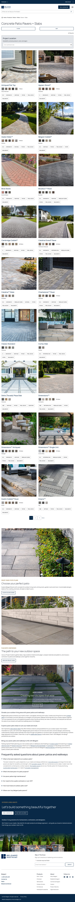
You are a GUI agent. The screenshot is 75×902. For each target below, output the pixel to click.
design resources (17, 746)
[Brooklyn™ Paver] (56, 170)
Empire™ (42, 499)
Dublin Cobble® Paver (10, 499)
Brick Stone (6, 188)
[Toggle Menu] (72, 7)
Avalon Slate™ (7, 137)
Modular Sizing (63, 198)
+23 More (21, 244)
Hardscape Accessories (42, 889)
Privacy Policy (23, 896)
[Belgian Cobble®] (56, 118)
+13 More (58, 295)
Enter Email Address (41, 864)
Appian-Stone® (44, 85)
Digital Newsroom (54, 889)
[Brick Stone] (19, 170)
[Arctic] (2, 502)
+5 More (58, 89)
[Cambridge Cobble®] (19, 222)
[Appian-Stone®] (56, 66)
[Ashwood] (39, 295)
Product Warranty (54, 887)
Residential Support (55, 879)
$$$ (3, 405)
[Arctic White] (39, 451)
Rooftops (31, 405)
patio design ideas (15, 729)
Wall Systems (40, 881)
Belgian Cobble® (45, 137)
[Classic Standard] (19, 325)
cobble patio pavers (36, 734)
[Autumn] (2, 140)
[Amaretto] (39, 88)
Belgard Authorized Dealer (38, 746)
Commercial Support (55, 881)
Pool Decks (31, 95)
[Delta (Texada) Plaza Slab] (19, 377)
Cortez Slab (43, 344)
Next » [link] (43, 518)
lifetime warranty (50, 747)
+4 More (21, 140)
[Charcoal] (2, 347)
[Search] (71, 11)
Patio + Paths (40, 876)
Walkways (5, 98)
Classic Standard (8, 344)
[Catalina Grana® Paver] (56, 222)
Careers (52, 884)
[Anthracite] (39, 399)
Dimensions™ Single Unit (48, 447)
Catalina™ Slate (7, 292)
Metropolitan (55, 250)
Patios (23, 95)
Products (9, 17)
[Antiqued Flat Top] (19, 66)
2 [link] (35, 518)
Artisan (46, 509)
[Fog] (39, 502)
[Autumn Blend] (2, 192)
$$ (3, 95)
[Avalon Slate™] (19, 118)
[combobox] (37, 45)
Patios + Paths (16, 17)
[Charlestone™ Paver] (56, 273)
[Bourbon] (39, 140)
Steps (66, 147)
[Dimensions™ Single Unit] (56, 428)
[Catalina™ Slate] (19, 273)
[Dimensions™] (56, 377)
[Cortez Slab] (56, 325)
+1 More (20, 89)
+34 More (58, 399)
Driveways (9, 95)
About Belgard (53, 876)
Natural (17, 147)
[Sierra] (2, 244)
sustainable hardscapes (10, 768)
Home (5, 17)
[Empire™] (56, 480)
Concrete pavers (53, 762)
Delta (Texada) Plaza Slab (11, 395)
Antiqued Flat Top (8, 85)
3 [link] (39, 518)
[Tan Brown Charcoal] (39, 244)
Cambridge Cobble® (9, 240)
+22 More (58, 244)
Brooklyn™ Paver (45, 188)
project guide (54, 744)
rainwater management (32, 768)
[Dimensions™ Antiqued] (19, 428)
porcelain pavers (36, 764)
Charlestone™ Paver (46, 292)
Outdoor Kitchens (41, 884)
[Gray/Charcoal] (2, 88)
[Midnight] (2, 451)
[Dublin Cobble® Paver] (19, 480)
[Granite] (39, 347)
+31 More (58, 451)
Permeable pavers (35, 766)
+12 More (21, 451)
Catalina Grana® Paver (47, 240)
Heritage (17, 95)
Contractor (50, 746)
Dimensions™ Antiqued (10, 447)
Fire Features (40, 887)
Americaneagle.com (16, 899)
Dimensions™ (43, 395)
